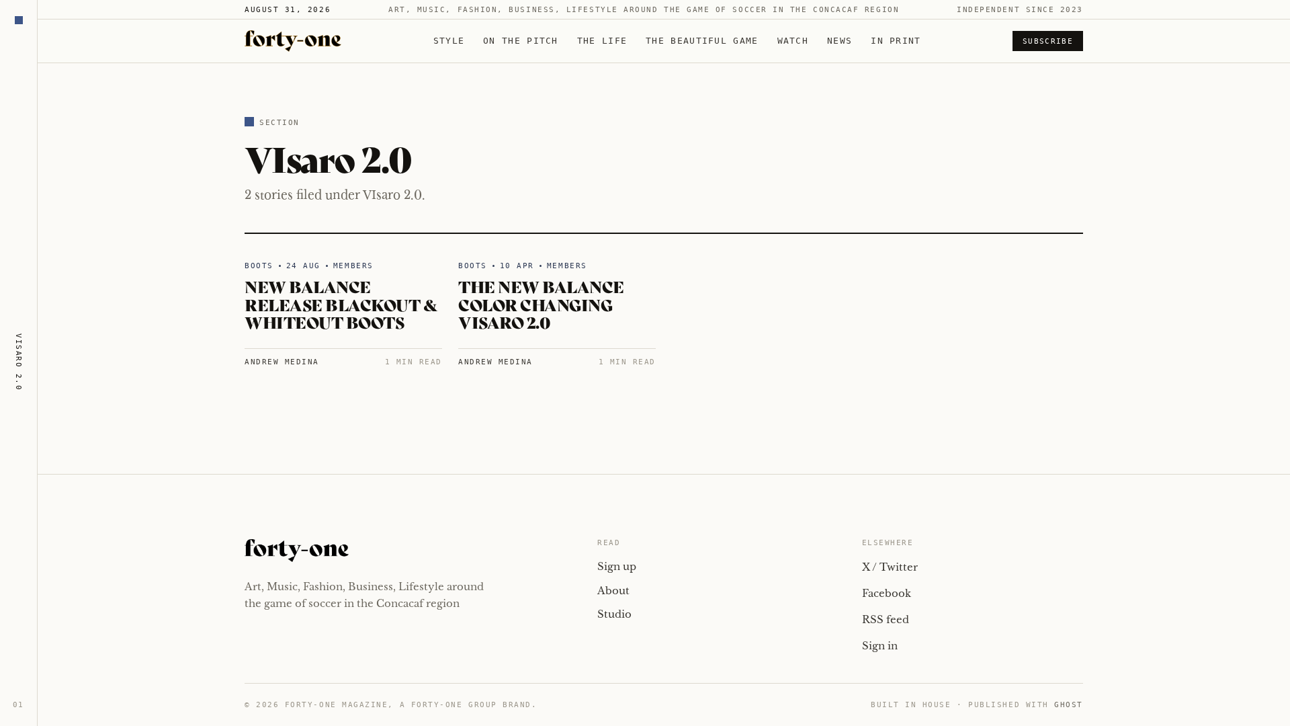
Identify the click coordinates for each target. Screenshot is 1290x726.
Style (449, 41)
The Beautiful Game (702, 41)
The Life (602, 41)
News (839, 41)
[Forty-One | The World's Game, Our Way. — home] (293, 41)
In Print (895, 41)
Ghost (1068, 704)
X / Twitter (890, 567)
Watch (793, 41)
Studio (614, 614)
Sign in (880, 645)
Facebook (886, 593)
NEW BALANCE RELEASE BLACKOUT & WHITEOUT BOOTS (341, 303)
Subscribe (1048, 41)
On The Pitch (520, 41)
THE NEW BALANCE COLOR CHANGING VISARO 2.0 (541, 303)
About (613, 590)
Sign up (616, 566)
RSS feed (885, 619)
